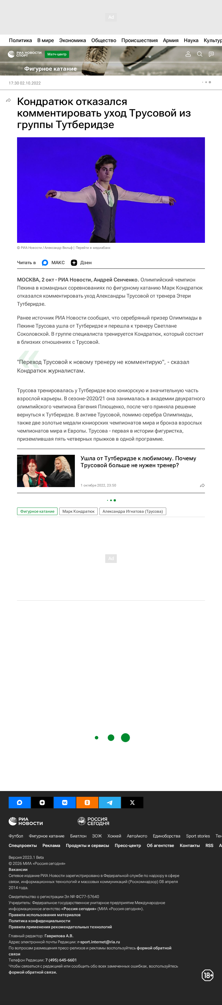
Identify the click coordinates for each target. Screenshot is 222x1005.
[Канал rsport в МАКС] (20, 802)
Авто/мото (137, 836)
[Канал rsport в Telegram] (110, 802)
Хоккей (114, 836)
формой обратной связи (32, 972)
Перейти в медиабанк (93, 248)
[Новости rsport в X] (132, 802)
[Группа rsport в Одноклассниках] (87, 802)
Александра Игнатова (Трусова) (133, 511)
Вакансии (18, 869)
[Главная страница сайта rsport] (37, 54)
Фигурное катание (37, 511)
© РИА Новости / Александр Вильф (45, 248)
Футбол (16, 836)
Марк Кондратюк (78, 511)
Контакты (190, 845)
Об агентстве (160, 845)
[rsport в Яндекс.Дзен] (42, 802)
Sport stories (198, 836)
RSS (209, 845)
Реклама (51, 845)
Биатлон (78, 836)
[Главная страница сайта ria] (9, 54)
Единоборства (166, 836)
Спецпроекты (23, 845)
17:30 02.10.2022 (25, 83)
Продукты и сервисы (87, 845)
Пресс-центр (128, 845)
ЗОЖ (97, 836)
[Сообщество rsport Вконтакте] (65, 802)
